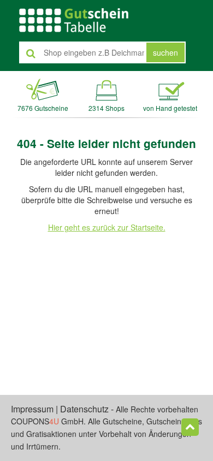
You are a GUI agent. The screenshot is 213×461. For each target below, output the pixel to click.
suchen (165, 52)
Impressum (32, 409)
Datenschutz (84, 409)
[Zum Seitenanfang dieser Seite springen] (190, 427)
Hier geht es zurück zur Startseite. (106, 227)
